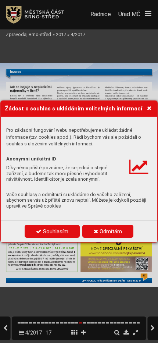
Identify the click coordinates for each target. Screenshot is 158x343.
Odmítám (110, 231)
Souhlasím (55, 231)
